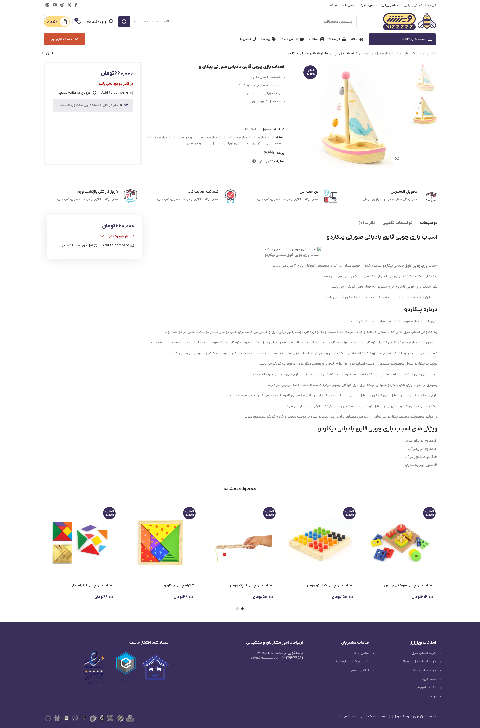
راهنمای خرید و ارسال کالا (351, 661)
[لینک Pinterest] (47, 5)
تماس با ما (362, 653)
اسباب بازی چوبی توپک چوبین (251, 585)
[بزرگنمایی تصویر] (397, 158)
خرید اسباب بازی (424, 653)
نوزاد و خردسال (415, 53)
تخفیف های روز (62, 39)
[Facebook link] (76, 5)
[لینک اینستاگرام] (62, 5)
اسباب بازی (266, 137)
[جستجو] (124, 21)
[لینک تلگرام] (254, 161)
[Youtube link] (55, 5)
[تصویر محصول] (400, 542)
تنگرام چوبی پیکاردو (179, 585)
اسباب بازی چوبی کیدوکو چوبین (330, 585)
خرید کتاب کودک (424, 670)
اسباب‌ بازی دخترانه (161, 137)
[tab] (429, 223)
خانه (434, 53)
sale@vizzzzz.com (265, 657)
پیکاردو (269, 151)
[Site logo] (409, 21)
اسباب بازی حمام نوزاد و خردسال (201, 137)
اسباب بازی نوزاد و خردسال (378, 53)
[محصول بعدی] (42, 53)
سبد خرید (429, 679)
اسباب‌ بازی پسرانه (241, 137)
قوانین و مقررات (358, 670)
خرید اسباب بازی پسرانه (418, 661)
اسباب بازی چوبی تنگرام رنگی (92, 585)
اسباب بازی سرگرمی (267, 143)
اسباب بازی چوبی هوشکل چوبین (409, 585)
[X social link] (69, 5)
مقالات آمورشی (425, 687)
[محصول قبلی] (52, 53)
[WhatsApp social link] (261, 161)
